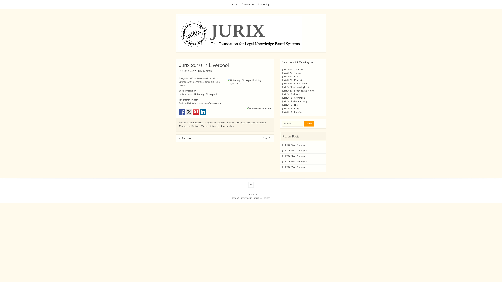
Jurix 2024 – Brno (290, 76)
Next (265, 138)
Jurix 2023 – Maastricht (293, 80)
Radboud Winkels (199, 126)
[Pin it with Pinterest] (196, 112)
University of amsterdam (221, 126)
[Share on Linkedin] (203, 112)
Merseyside (184, 126)
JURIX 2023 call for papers (294, 161)
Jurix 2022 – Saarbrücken (294, 83)
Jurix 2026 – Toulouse (293, 69)
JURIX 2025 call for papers (294, 150)
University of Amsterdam (209, 103)
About (235, 4)
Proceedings (264, 4)
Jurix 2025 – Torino (291, 73)
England (231, 122)
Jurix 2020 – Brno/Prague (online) (298, 90)
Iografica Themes (261, 197)
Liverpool (240, 122)
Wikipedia (239, 83)
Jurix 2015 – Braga (291, 108)
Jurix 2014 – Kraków (292, 112)
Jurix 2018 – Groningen (293, 97)
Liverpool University (256, 122)
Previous (186, 138)
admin (209, 70)
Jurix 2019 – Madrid (291, 94)
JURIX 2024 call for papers (294, 156)
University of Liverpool (205, 94)
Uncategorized (196, 122)
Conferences (248, 4)
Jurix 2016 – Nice (290, 104)
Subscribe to (297, 62)
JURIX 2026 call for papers (294, 145)
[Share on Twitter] (189, 112)
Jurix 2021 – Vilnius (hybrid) (295, 87)
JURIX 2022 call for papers (294, 167)
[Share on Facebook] (182, 112)
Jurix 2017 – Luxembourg (294, 101)
